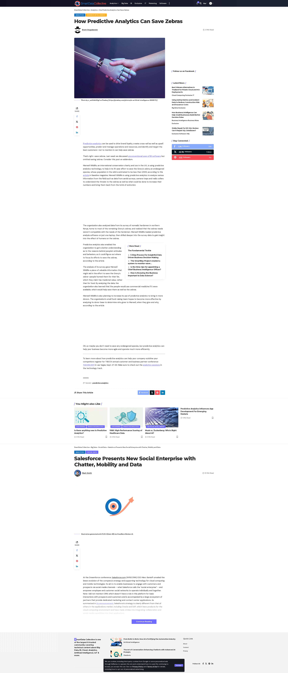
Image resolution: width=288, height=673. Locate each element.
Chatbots (127, 655)
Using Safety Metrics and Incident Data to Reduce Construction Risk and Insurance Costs (185, 102)
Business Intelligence (96, 15)
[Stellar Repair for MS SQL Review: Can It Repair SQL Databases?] (208, 131)
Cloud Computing (178, 95)
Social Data (92, 452)
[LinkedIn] (212, 663)
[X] (193, 152)
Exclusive (188, 95)
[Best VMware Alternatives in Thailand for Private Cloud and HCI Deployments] (208, 90)
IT (193, 95)
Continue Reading (144, 621)
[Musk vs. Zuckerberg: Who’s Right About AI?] (161, 417)
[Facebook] (193, 146)
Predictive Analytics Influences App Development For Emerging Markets (197, 411)
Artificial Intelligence (155, 426)
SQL (188, 134)
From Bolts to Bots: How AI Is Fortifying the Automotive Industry (149, 639)
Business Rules (193, 120)
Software (182, 134)
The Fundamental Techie (139, 250)
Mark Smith (87, 473)
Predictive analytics (92, 143)
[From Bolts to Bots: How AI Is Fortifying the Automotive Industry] (116, 642)
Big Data (175, 108)
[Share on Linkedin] (77, 132)
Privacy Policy (137, 667)
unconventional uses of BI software (144, 156)
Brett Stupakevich (90, 30)
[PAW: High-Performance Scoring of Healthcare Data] (126, 417)
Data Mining (80, 426)
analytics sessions (151, 365)
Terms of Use (152, 667)
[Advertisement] (124, 122)
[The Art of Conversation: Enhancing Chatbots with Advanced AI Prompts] (116, 653)
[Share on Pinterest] (77, 127)
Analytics (80, 15)
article (86, 175)
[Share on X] (77, 121)
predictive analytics (100, 383)
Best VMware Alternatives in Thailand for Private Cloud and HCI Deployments (186, 89)
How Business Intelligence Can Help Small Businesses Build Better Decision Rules (186, 115)
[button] (178, 665)
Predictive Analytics (95, 426)
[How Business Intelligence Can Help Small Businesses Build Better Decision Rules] (208, 115)
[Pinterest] (193, 157)
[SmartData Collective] (90, 3)
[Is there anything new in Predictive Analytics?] (90, 417)
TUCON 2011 (88, 365)
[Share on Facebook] (77, 116)
